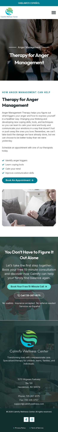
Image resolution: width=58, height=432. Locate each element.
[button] (53, 12)
